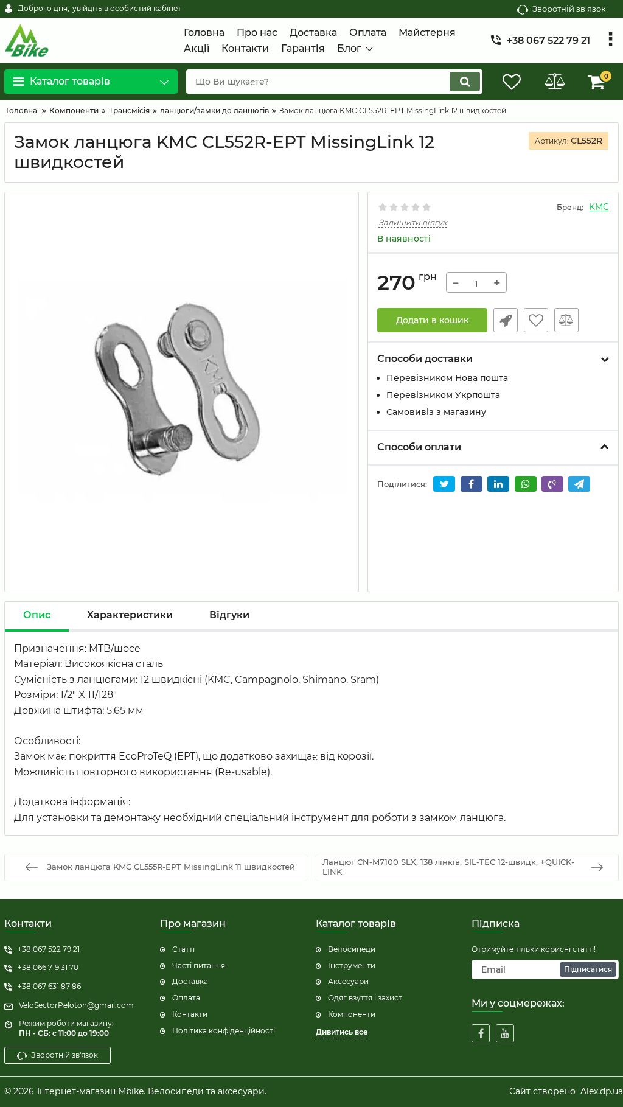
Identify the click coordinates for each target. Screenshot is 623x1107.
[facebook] (481, 1033)
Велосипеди (351, 949)
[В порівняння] (566, 320)
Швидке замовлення (505, 320)
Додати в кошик (432, 320)
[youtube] (505, 1033)
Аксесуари (348, 981)
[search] (465, 81)
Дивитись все (342, 1031)
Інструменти (351, 965)
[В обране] (536, 320)
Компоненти (351, 1014)
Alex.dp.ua (601, 1091)
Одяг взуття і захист (365, 997)
